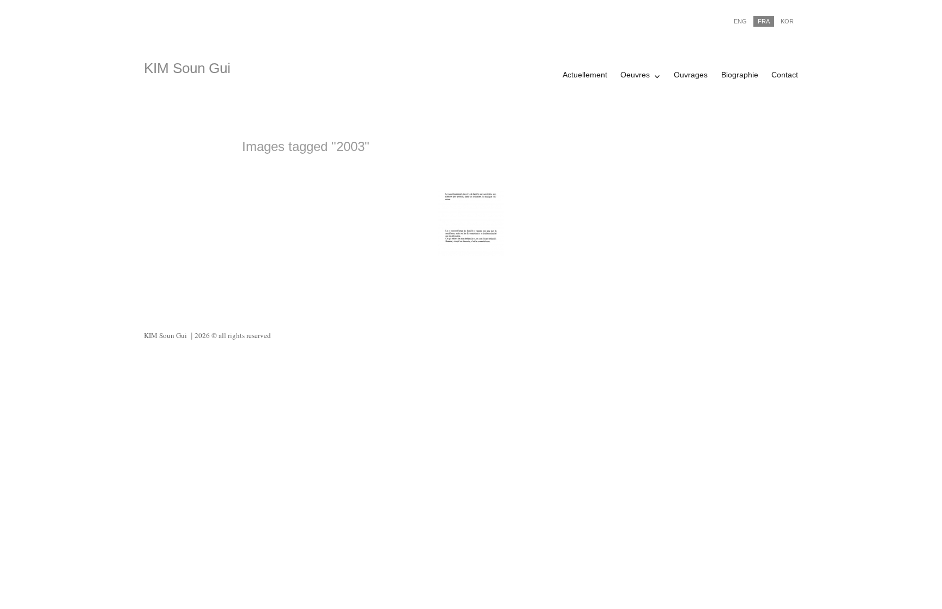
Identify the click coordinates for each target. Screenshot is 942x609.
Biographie (739, 74)
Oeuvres (635, 74)
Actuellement (585, 74)
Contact (784, 74)
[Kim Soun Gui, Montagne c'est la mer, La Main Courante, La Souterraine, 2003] (471, 223)
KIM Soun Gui (187, 68)
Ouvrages (691, 74)
